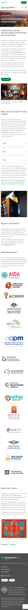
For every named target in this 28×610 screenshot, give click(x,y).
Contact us (4, 567)
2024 (15, 151)
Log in (5, 2)
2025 (15, 160)
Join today (6, 79)
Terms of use (5, 572)
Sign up (24, 2)
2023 (15, 143)
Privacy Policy (5, 569)
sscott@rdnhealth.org (8, 245)
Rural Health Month (18, 52)
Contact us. (12, 544)
